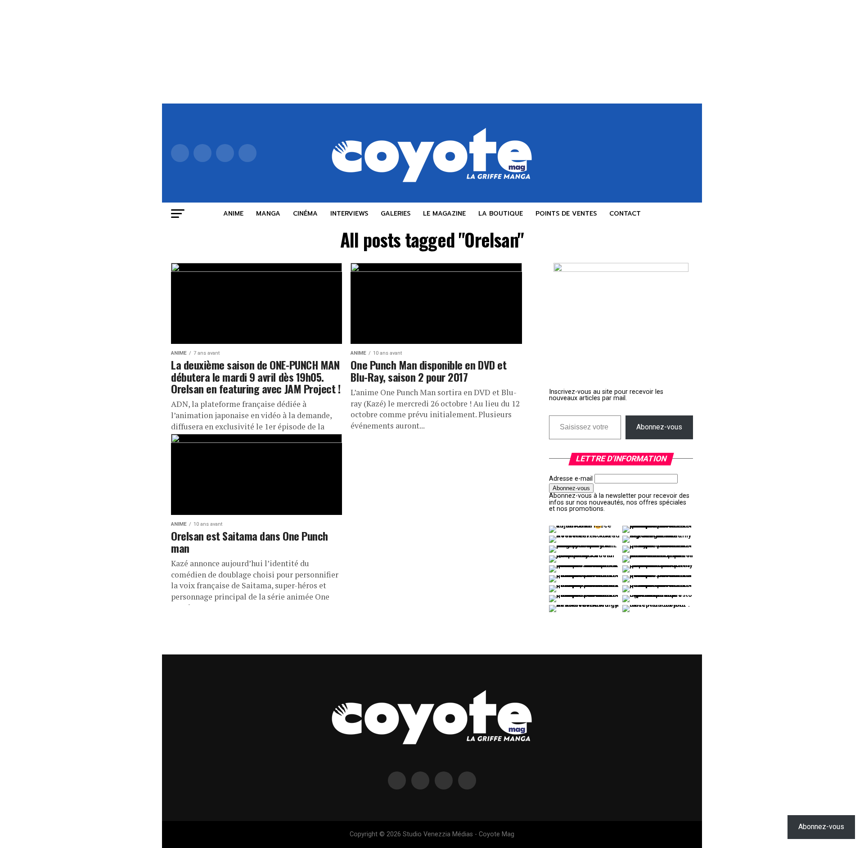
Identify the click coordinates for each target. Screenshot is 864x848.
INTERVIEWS (349, 213)
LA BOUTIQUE (500, 213)
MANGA (268, 213)
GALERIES (395, 213)
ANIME (233, 213)
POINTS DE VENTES (566, 213)
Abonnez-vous (659, 427)
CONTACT (625, 213)
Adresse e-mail (571, 479)
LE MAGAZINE (444, 213)
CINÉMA (305, 213)
